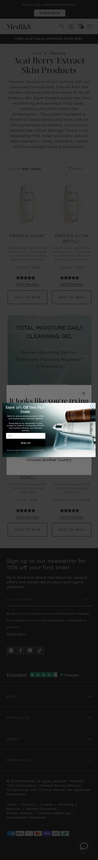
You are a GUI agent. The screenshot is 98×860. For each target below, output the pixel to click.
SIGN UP (26, 443)
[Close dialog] (92, 406)
